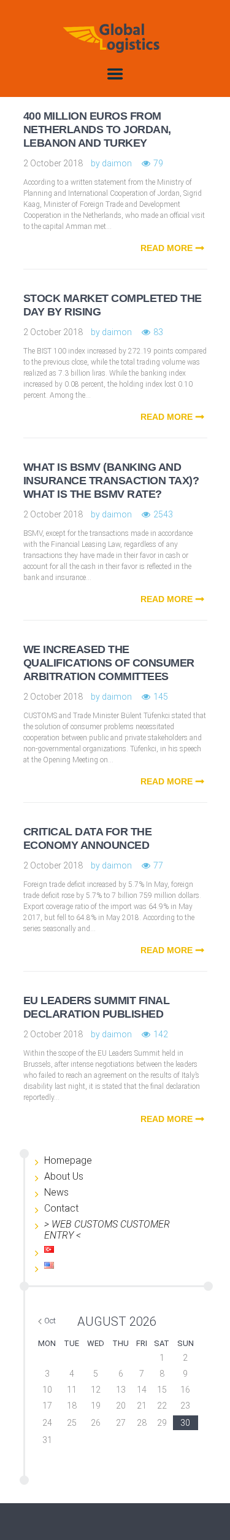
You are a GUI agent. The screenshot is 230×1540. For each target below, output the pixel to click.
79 (158, 163)
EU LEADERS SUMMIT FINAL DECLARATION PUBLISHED (96, 1007)
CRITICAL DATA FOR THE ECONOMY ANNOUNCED (87, 838)
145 (160, 697)
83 (158, 332)
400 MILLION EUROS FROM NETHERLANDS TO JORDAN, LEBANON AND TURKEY (97, 129)
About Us (63, 1176)
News (56, 1192)
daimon (117, 163)
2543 (163, 514)
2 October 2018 (53, 163)
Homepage (68, 1160)
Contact (61, 1208)
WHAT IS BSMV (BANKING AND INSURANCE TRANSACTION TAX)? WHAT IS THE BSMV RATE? (111, 480)
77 (158, 865)
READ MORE (166, 248)
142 (160, 1034)
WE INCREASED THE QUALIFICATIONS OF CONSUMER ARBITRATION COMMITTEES (108, 663)
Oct (50, 1320)
